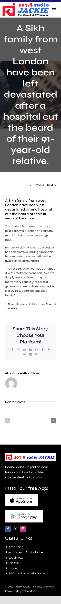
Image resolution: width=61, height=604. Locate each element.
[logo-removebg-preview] (30, 454)
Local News (46, 304)
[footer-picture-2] (24, 511)
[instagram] (23, 529)
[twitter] (15, 529)
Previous (38, 185)
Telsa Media (29, 591)
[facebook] (8, 529)
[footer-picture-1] (21, 495)
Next (50, 185)
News (11, 304)
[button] (7, 420)
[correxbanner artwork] (25, 4)
